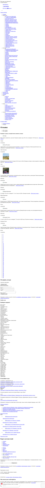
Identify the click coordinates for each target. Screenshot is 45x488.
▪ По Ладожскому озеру (10, 39)
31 (3, 265)
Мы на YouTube (6, 457)
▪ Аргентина (7, 90)
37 (3, 272)
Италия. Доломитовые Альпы (11, 59)
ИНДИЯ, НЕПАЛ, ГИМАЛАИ (11, 71)
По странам (5, 131)
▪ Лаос (6, 76)
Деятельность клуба (9, 105)
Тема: (1, 290)
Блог (4, 449)
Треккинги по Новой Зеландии (9, 409)
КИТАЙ (6, 69)
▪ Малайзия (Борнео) (9, 77)
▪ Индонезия (7, 75)
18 (3, 252)
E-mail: (1, 289)
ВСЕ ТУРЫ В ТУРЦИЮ (10, 64)
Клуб (4, 442)
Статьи (6, 97)
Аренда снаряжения (9, 118)
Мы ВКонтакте (10, 453)
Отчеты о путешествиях (10, 98)
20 (3, 254)
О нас (6, 104)
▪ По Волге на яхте (9, 38)
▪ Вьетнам (7, 74)
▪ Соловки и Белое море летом (11, 42)
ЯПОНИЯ (7, 78)
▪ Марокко (7, 82)
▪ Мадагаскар (7, 83)
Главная (4, 14)
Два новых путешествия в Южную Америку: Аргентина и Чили (13, 390)
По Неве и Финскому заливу (11, 20)
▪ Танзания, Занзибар (9, 84)
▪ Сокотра (7, 85)
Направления (5, 445)
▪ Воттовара (7, 32)
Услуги (4, 447)
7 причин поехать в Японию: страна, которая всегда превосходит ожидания (18, 407)
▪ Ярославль (7, 46)
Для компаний (6, 93)
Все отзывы (5, 130)
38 (3, 273)
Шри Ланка (7, 72)
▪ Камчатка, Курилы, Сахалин (11, 36)
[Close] (19, 484)
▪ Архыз (6, 23)
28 (3, 262)
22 (3, 256)
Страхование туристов (9, 115)
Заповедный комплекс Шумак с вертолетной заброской (11, 386)
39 (3, 274)
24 (3, 258)
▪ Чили (6, 91)
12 (3, 245)
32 (3, 266)
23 (3, 257)
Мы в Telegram (6, 454)
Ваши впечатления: (4, 285)
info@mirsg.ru (5, 4)
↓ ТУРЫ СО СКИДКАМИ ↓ (10, 17)
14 (3, 247)
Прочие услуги (8, 119)
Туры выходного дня (9, 18)
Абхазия (6, 52)
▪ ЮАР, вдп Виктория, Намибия (11, 80)
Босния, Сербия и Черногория (11, 56)
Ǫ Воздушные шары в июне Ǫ (11, 21)
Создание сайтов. (9, 477)
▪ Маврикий (7, 81)
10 (3, 243)
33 (3, 267)
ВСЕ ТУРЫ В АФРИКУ (10, 79)
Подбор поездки (6, 444)
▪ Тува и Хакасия (8, 43)
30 (3, 264)
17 (3, 251)
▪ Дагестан (7, 33)
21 (3, 255)
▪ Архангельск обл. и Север (10, 29)
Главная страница (6, 123)
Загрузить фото (4, 284)
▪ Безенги (7, 24)
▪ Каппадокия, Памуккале (10, 66)
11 (3, 244)
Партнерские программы (10, 107)
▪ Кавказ (6, 34)
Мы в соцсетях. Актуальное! (11, 102)
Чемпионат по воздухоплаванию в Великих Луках (13, 410)
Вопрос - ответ (8, 101)
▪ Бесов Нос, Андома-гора (10, 31)
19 (3, 253)
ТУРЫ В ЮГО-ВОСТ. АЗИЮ (11, 73)
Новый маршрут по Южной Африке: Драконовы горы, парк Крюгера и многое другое (17, 395)
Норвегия (7, 60)
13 (3, 246)
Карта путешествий (9, 108)
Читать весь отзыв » (20, 147)
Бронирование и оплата (10, 116)
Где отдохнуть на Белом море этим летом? (8, 400)
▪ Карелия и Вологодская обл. (11, 37)
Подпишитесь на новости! (10, 111)
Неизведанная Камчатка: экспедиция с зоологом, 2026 (11, 381)
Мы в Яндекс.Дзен (12, 456)
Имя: (1, 287)
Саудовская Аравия (9, 87)
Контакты (7, 110)
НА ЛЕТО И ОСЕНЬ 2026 (10, 16)
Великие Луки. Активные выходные (10, 411)
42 (3, 277)
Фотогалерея (7, 99)
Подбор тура (5, 92)
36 (3, 271)
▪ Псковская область (9, 41)
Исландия (7, 57)
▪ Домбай (7, 25)
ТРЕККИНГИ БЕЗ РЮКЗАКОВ (11, 22)
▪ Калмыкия (7, 35)
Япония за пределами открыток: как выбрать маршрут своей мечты (16, 408)
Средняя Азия (8, 86)
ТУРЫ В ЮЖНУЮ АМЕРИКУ (11, 89)
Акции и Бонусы (8, 117)
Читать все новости (4, 404)
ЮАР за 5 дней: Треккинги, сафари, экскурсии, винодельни (12, 383)
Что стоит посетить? (9, 100)
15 (3, 249)
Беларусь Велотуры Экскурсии (11, 55)
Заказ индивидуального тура (11, 114)
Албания (7, 53)
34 (3, 268)
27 (3, 261)
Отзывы (4, 94)
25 (3, 259)
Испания (7, 58)
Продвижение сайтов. (17, 477)
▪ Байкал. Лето (8, 30)
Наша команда (8, 106)
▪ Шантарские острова (9, 44)
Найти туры (3, 376)
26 (3, 260)
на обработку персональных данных (23, 297)
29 (3, 263)
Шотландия (7, 62)
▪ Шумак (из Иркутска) (9, 45)
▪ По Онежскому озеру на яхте (11, 40)
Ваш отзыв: (3, 292)
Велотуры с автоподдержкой (11, 19)
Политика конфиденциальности (9, 451)
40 (3, 275)
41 (3, 276)
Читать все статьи (4, 413)
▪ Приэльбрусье (8, 27)
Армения (7, 54)
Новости (7, 96)
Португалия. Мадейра (9, 61)
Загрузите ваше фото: (4, 282)
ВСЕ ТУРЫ (2, 387)
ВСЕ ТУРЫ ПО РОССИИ (10, 28)
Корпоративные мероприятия (11, 113)
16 (3, 250)
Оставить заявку (3, 121)
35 (3, 270)
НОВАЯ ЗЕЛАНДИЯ (9, 63)
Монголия (7, 70)
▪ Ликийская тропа (9, 65)
